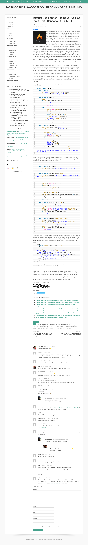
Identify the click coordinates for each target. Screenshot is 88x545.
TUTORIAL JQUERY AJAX (12, 83)
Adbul (39, 378)
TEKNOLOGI (10, 33)
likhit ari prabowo (11, 131)
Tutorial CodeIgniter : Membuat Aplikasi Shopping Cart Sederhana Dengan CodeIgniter (58, 308)
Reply (55, 346)
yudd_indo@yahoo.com (43, 427)
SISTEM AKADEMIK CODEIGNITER (40, 328)
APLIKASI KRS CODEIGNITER (43, 324)
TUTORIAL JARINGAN (12, 61)
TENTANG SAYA (10, 22)
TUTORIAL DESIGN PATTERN (53, 1)
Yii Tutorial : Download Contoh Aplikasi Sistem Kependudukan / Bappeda (18, 133)
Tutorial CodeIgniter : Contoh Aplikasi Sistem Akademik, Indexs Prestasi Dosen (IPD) (57, 302)
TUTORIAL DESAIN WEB (12, 74)
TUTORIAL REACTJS (11, 52)
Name (34, 506)
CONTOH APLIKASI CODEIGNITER (63, 324)
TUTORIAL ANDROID (15, 1)
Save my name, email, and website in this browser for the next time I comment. (51, 526)
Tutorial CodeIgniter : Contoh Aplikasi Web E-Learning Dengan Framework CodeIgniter (58, 310)
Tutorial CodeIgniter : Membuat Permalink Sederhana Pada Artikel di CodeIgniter (57, 300)
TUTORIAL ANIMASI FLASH (13, 70)
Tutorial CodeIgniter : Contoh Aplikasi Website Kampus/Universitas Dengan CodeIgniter (42, 335)
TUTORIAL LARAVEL (11, 50)
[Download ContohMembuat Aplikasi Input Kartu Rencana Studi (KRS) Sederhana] (41, 293)
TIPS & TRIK (9, 35)
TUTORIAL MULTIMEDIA (12, 67)
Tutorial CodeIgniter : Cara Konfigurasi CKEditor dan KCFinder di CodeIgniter (16, 150)
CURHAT (9, 28)
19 (80, 26)
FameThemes (48, 540)
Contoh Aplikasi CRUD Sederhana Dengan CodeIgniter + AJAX (51, 317)
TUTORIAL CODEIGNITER (38, 1)
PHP (76, 326)
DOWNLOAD (10, 26)
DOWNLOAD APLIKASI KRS (49, 326)
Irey (39, 366)
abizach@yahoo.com (56, 483)
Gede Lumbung (36, 26)
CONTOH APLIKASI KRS (38, 326)
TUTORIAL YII (10, 54)
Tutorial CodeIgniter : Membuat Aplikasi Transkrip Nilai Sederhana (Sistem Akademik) (70, 335)
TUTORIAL (50, 328)
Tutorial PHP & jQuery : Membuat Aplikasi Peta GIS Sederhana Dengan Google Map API (58, 315)
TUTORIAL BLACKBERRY (12, 80)
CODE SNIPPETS (11, 78)
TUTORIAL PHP (66, 1)
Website (35, 518)
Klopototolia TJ (41, 371)
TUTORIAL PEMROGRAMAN (13, 76)
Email (34, 512)
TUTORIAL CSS (10, 72)
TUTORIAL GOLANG (11, 41)
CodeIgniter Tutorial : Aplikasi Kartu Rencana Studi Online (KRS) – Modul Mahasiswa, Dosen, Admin (17, 139)
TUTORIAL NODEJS (11, 56)
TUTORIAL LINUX (11, 63)
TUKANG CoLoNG (42, 346)
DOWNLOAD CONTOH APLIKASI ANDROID (65, 326)
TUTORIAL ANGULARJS (12, 59)
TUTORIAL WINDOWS (12, 65)
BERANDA (9, 20)
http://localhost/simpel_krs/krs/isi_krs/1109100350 (66, 407)
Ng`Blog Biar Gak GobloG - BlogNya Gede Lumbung (44, 7)
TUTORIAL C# (26, 1)
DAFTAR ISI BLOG (11, 24)
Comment (35, 489)
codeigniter (52, 324)
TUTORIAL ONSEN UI (12, 45)
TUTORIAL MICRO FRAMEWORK (14, 48)
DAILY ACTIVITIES (11, 31)
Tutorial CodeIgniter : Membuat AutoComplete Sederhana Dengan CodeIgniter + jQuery (18, 115)
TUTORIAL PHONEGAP (12, 43)
